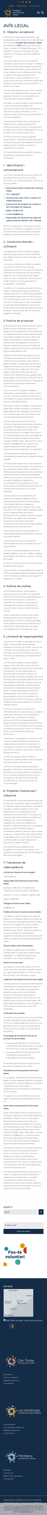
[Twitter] (23, 2)
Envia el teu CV (35, 6)
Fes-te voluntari (22, 6)
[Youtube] (26, 2)
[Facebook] (19, 2)
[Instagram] (30, 2)
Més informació (26, 1512)
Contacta (11, 6)
